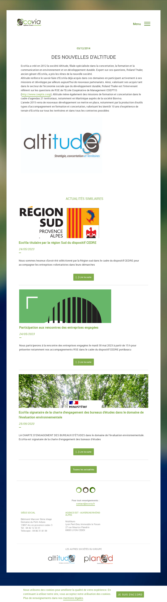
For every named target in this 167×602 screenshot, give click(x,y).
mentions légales (73, 598)
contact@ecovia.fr (85, 503)
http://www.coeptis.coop (36, 94)
